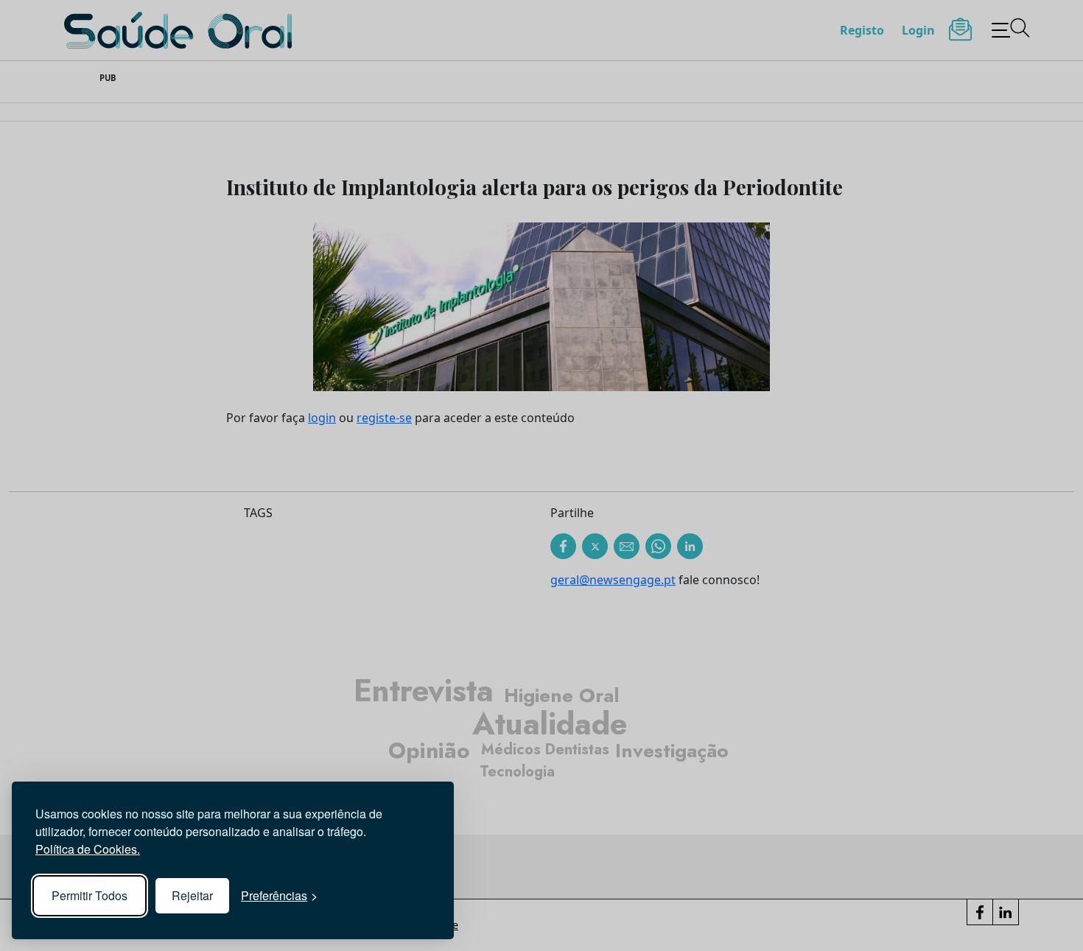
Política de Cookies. (87, 849)
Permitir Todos (89, 895)
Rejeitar (192, 895)
